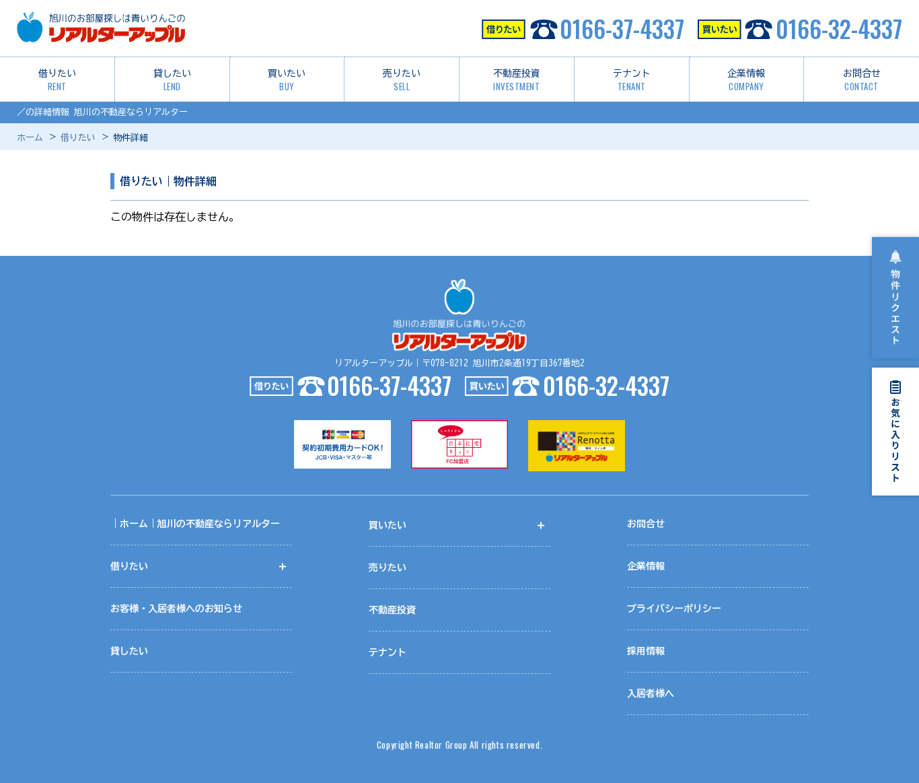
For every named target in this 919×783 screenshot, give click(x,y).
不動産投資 (516, 81)
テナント (632, 81)
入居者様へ (650, 693)
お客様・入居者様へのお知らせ (176, 608)
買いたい (286, 81)
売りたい (401, 81)
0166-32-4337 (839, 28)
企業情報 (746, 81)
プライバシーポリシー (674, 608)
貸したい (172, 81)
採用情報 (646, 651)
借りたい (57, 81)
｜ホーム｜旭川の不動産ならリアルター (195, 524)
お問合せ (862, 81)
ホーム (30, 137)
